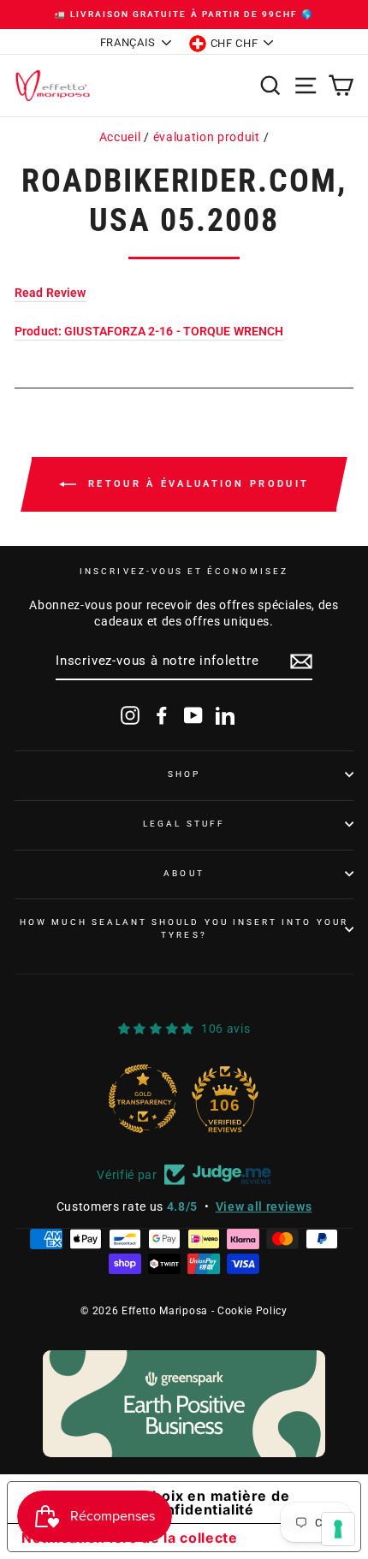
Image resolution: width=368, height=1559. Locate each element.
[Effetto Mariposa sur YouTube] (193, 715)
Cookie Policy (252, 1311)
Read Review (50, 292)
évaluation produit (206, 137)
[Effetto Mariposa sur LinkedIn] (225, 715)
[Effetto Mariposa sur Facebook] (161, 715)
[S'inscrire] (301, 661)
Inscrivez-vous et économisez (184, 571)
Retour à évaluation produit (196, 483)
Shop (184, 774)
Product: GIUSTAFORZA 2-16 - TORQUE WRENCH (149, 331)
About (183, 873)
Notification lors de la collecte (129, 1537)
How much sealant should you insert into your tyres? (184, 928)
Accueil (120, 137)
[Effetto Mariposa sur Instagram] (130, 715)
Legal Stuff (184, 823)
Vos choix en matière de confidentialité (200, 1502)
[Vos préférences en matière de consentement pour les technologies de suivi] (338, 1529)
